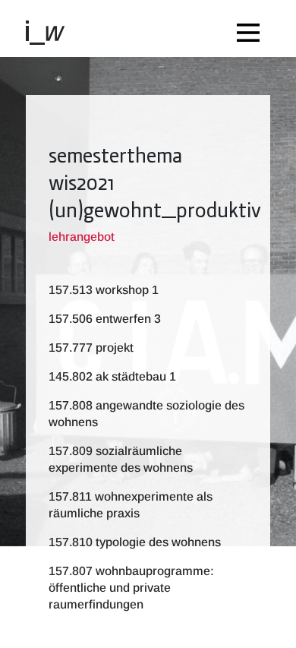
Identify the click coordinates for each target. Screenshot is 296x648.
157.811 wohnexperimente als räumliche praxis (131, 505)
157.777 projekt (91, 347)
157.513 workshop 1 (104, 289)
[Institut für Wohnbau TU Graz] (52, 32)
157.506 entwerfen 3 (105, 318)
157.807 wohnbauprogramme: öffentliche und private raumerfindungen (131, 587)
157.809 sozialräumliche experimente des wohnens (121, 459)
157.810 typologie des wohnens (135, 542)
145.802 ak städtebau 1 (112, 376)
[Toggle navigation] (252, 28)
